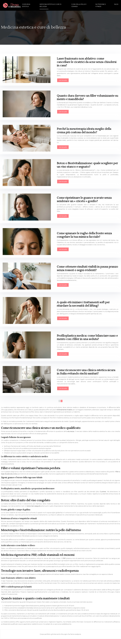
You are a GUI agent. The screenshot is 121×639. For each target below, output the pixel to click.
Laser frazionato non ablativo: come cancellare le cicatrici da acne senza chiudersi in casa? (86, 62)
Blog (116, 4)
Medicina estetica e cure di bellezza (50, 5)
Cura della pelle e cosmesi (78, 5)
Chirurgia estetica (26, 5)
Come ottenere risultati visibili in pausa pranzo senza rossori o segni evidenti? (87, 268)
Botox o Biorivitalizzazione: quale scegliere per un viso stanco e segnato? (87, 164)
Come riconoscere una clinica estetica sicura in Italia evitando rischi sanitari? (86, 371)
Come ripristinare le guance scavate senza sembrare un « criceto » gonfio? (84, 199)
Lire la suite (63, 80)
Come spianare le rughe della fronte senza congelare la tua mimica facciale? (84, 234)
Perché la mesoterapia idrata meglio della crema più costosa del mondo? (84, 130)
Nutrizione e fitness (100, 5)
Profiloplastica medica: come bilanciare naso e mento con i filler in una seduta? (87, 337)
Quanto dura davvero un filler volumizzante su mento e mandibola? (87, 97)
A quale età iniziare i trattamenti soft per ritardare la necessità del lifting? (83, 303)
